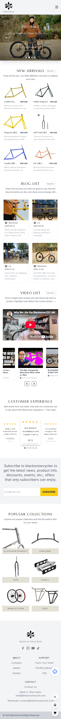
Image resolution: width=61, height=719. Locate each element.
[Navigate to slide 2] (27, 448)
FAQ (44, 673)
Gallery (16, 668)
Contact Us (30, 686)
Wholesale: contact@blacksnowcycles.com (31, 700)
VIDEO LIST (30, 293)
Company (16, 662)
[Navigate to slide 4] (33, 448)
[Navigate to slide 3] (30, 448)
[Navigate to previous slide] (27, 383)
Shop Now (30, 47)
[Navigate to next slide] (34, 383)
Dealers (17, 673)
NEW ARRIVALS (30, 71)
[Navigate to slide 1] (24, 448)
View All (50, 71)
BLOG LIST (30, 184)
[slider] (10, 424)
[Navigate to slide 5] (36, 448)
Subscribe (49, 491)
